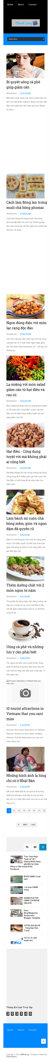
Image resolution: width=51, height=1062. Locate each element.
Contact (33, 4)
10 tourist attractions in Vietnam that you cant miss (25, 713)
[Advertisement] (25, 142)
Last (33, 824)
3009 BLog (24, 1054)
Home (10, 4)
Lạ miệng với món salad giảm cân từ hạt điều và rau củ (25, 389)
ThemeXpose (11, 1057)
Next (25, 824)
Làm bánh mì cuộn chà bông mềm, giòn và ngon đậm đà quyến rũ (26, 523)
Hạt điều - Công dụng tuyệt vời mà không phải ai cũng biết (26, 456)
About (21, 4)
